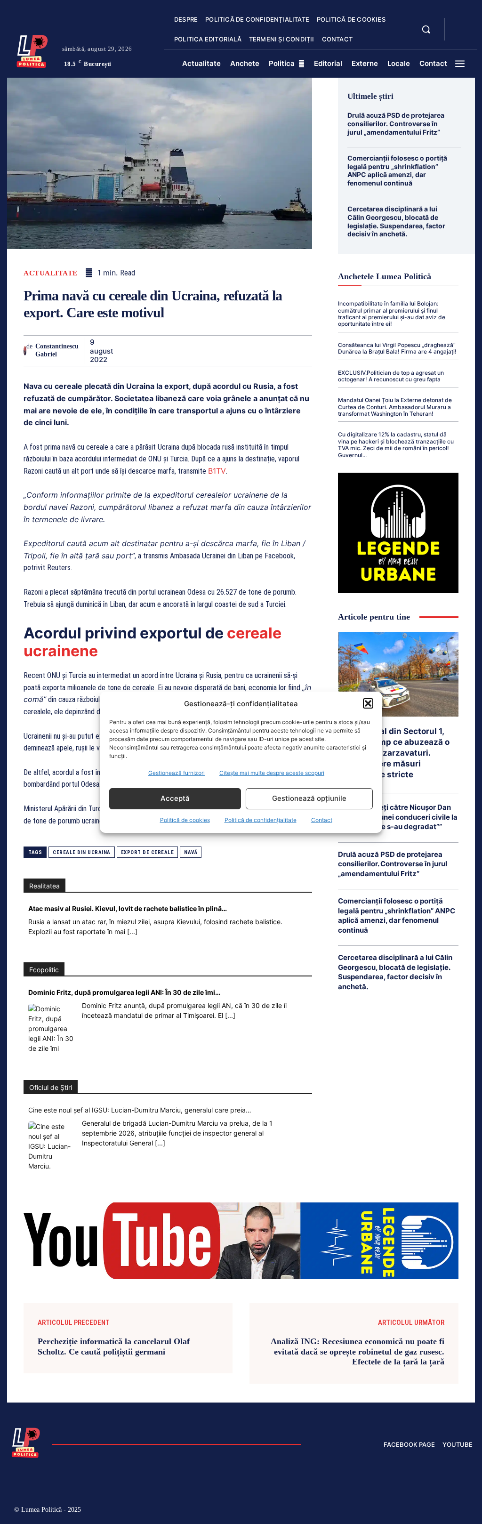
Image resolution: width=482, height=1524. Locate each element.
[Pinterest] (166, 350)
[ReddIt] (231, 350)
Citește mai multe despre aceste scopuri (271, 772)
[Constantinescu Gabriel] (25, 350)
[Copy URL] (296, 350)
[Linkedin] (209, 350)
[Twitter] (144, 350)
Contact (321, 819)
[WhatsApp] (187, 350)
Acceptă (175, 798)
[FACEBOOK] (460, 23)
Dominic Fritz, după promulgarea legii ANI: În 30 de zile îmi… (124, 992)
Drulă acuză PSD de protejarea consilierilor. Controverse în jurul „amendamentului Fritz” (395, 123)
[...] (132, 931)
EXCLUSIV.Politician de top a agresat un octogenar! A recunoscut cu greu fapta (391, 376)
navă (190, 852)
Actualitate (51, 273)
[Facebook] (122, 350)
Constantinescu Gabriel (57, 350)
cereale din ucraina (82, 852)
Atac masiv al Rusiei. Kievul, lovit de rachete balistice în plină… (127, 908)
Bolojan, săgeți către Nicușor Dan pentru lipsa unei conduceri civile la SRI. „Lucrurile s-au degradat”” (398, 817)
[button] (368, 703)
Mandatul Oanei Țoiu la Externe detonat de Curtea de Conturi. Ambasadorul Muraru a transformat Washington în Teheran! (395, 406)
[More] (318, 350)
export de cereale (147, 852)
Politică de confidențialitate (261, 819)
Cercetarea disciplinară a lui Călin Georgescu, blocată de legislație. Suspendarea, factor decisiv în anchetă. (396, 221)
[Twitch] (405, 1511)
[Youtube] (465, 1511)
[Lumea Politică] (32, 50)
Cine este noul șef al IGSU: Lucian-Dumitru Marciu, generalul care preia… (139, 1110)
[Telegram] (274, 350)
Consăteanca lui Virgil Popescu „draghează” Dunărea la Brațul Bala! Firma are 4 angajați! (397, 348)
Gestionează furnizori (176, 772)
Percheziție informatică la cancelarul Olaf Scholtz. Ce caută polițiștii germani (114, 1346)
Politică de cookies (185, 819)
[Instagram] (365, 1511)
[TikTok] (385, 1511)
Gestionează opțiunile (309, 798)
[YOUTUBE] (460, 34)
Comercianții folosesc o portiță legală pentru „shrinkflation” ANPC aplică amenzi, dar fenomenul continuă (397, 170)
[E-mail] (252, 350)
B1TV (217, 471)
